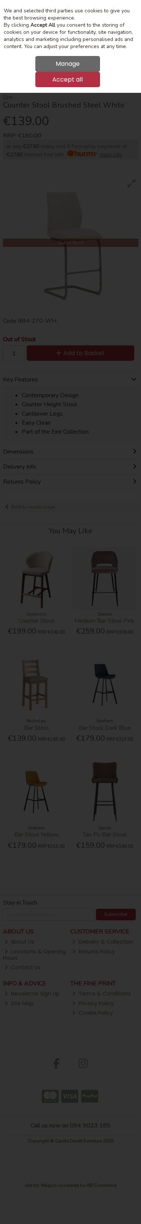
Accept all (67, 79)
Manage (68, 63)
